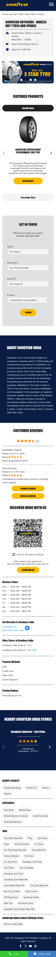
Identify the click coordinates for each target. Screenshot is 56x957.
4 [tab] (35, 79)
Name (10, 246)
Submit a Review (28, 488)
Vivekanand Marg (12, 787)
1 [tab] (21, 79)
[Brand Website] (35, 946)
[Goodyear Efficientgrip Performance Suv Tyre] (28, 129)
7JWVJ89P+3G (9, 626)
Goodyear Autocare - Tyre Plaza (28, 731)
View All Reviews (28, 496)
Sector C (46, 787)
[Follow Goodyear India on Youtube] (30, 946)
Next (51, 153)
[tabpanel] (28, 72)
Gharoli (7, 793)
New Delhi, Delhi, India (13, 630)
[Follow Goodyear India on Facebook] (20, 946)
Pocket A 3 (31, 787)
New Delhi (30, 14)
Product (11, 294)
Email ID (11, 278)
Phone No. (12, 262)
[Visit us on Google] (25, 946)
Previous (4, 153)
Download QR (28, 570)
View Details (28, 181)
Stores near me (9, 14)
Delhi (21, 14)
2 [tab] (25, 79)
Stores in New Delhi (13, 923)
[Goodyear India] (17, 4)
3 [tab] (30, 79)
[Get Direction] (27, 629)
